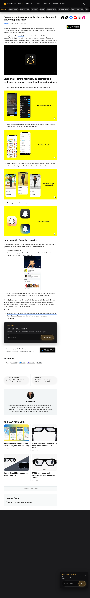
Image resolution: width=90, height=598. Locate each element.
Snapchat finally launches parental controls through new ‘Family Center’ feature (32, 314)
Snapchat (6, 23)
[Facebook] (71, 17)
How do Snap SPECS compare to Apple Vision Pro (16, 474)
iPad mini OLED (51, 9)
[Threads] (62, 17)
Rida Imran (15, 23)
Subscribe (47, 337)
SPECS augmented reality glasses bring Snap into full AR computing (43, 475)
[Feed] (79, 17)
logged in (17, 502)
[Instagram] (83, 17)
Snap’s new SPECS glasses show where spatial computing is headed (44, 445)
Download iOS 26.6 (77, 9)
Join (82, 583)
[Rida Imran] (30, 395)
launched (21, 36)
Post (7, 362)
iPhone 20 (35, 9)
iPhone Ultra (13, 9)
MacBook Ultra (64, 9)
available (21, 300)
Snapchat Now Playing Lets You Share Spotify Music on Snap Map (16, 444)
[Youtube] (75, 17)
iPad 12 (42, 9)
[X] (66, 17)
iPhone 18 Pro (24, 9)
